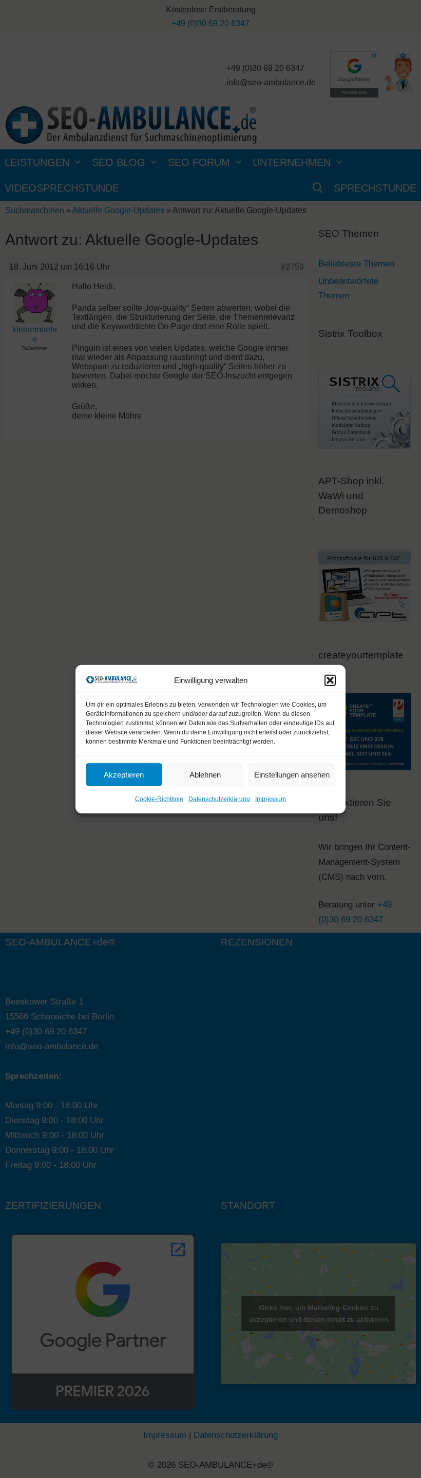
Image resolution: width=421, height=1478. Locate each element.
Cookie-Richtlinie (159, 799)
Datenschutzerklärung (219, 799)
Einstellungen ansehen (292, 774)
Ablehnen (205, 774)
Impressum (270, 799)
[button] (330, 680)
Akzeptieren (124, 774)
